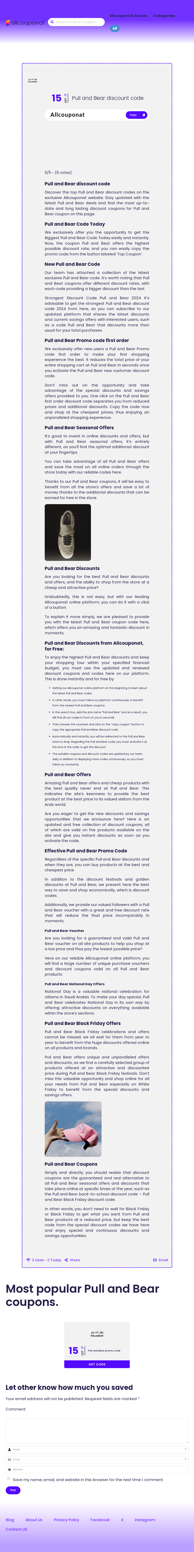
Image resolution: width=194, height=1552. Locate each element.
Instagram (145, 1519)
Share (74, 1260)
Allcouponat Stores (128, 15)
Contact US (16, 1529)
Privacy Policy (66, 1519)
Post (13, 1490)
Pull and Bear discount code (108, 98)
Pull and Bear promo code (104, 1350)
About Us (34, 1519)
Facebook (100, 1519)
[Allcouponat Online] (26, 22)
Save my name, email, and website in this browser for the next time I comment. (88, 1479)
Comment (16, 1409)
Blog (10, 1519)
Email (163, 1260)
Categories (164, 15)
